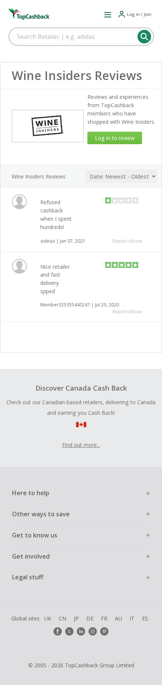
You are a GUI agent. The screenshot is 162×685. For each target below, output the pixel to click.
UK (47, 618)
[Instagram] (93, 631)
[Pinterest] (104, 631)
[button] (107, 14)
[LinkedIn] (81, 631)
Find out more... (81, 444)
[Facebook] (57, 631)
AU (118, 618)
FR (104, 618)
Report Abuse (127, 241)
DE (89, 618)
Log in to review (114, 138)
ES (145, 618)
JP (76, 618)
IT (132, 618)
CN (62, 618)
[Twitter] (69, 631)
